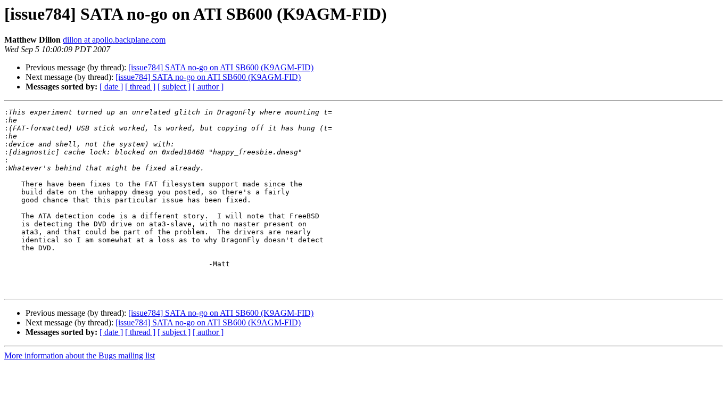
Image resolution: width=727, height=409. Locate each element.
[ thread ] (140, 86)
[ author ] (208, 86)
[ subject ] (174, 86)
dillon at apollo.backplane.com (114, 39)
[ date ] (111, 86)
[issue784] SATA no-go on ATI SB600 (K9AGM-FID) (220, 67)
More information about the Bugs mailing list (79, 355)
